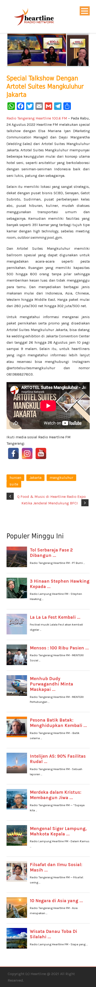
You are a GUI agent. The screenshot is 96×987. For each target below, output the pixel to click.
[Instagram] (27, 453)
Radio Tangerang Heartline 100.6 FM (37, 118)
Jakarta (35, 477)
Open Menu (85, 10)
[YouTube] (41, 453)
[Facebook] (13, 453)
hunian (15, 477)
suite (14, 484)
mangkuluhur (61, 477)
